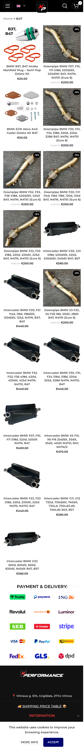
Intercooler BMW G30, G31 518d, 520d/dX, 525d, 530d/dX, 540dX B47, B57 (62, 254)
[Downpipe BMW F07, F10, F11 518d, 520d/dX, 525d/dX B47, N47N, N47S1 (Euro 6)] (62, 44)
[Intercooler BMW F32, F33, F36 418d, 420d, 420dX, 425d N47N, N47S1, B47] (22, 350)
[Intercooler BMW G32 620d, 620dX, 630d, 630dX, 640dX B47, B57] (22, 539)
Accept (53, 742)
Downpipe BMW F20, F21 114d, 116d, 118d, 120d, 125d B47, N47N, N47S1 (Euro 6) (62, 195)
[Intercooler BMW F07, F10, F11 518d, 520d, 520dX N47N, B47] (22, 413)
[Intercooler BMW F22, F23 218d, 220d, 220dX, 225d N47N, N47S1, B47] (22, 476)
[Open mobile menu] (7, 6)
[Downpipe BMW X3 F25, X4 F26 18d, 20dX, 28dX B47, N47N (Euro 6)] (62, 288)
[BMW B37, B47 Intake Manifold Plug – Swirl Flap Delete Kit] (22, 44)
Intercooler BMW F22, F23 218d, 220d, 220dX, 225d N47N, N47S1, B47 (22, 502)
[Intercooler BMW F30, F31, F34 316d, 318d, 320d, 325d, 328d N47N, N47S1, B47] (62, 350)
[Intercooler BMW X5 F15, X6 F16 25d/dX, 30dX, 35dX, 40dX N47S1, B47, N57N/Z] (62, 413)
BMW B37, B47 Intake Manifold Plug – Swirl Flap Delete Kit (22, 70)
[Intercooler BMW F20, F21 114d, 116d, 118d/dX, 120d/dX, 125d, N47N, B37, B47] (22, 288)
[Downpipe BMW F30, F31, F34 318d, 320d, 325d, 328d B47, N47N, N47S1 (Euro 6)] (62, 107)
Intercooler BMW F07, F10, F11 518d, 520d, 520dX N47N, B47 (22, 439)
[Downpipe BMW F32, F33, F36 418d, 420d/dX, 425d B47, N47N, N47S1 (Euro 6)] (22, 170)
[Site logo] (42, 6)
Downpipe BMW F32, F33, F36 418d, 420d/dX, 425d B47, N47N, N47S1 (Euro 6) (22, 195)
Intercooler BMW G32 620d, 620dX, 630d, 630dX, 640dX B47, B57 (22, 565)
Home (8, 19)
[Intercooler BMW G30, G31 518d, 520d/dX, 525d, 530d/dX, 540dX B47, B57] (62, 229)
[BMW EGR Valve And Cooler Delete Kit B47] (22, 107)
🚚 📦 (42, 706)
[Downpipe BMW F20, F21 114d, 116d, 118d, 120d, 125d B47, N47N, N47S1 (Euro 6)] (62, 170)
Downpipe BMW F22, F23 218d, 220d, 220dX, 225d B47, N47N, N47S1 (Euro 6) (22, 254)
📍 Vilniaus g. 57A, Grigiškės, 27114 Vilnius (42, 696)
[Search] (65, 6)
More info (30, 742)
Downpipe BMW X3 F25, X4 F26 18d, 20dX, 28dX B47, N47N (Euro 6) (61, 313)
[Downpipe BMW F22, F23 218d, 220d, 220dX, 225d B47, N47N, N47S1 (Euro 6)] (22, 229)
